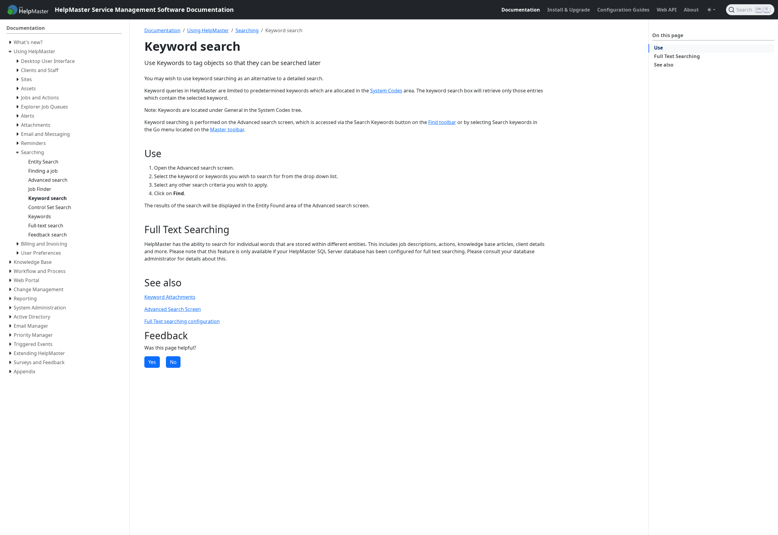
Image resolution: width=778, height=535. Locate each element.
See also (663, 64)
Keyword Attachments (169, 297)
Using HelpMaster (208, 30)
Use (658, 47)
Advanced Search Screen (172, 309)
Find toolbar (442, 122)
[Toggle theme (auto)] (711, 10)
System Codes (386, 90)
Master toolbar (227, 129)
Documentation (162, 30)
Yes (152, 362)
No (173, 362)
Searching (247, 30)
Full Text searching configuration (182, 321)
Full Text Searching (677, 56)
